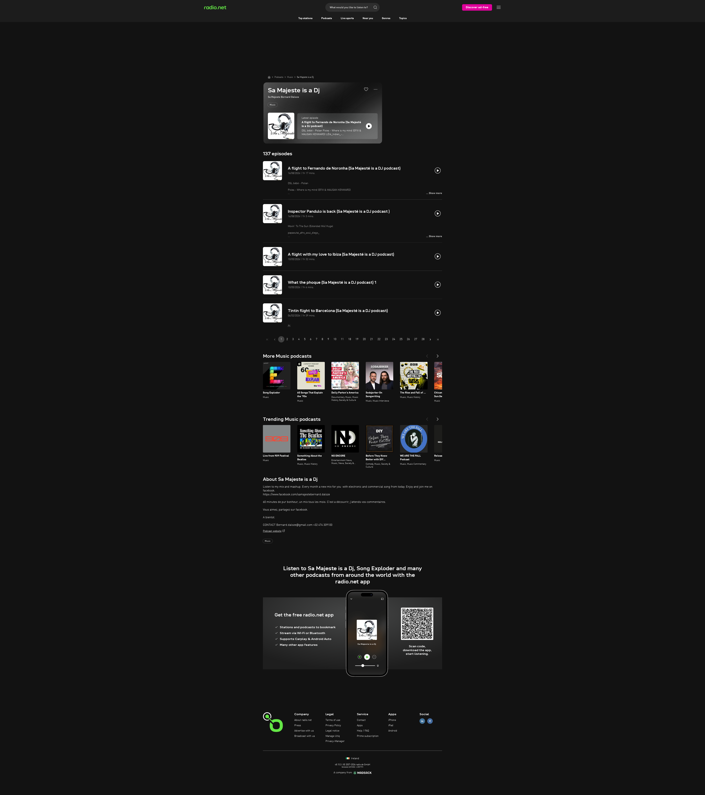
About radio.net (303, 720)
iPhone (392, 720)
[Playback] (369, 126)
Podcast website (272, 531)
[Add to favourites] (366, 89)
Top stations (305, 18)
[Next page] (430, 339)
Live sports (347, 18)
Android (392, 730)
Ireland (354, 758)
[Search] (375, 7)
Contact (361, 720)
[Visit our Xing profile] (430, 721)
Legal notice (332, 730)
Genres (386, 18)
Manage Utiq (333, 736)
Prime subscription (368, 736)
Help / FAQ (363, 730)
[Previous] (427, 354)
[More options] (375, 89)
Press (297, 725)
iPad (390, 725)
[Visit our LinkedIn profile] (422, 721)
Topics (403, 18)
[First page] (267, 339)
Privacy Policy (333, 725)
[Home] (269, 77)
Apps (360, 725)
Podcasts (326, 18)
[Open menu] (498, 7)
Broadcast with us (304, 736)
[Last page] (438, 339)
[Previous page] (275, 339)
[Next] (437, 354)
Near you (368, 18)
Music (273, 105)
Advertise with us (304, 730)
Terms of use (333, 720)
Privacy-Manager (335, 741)
